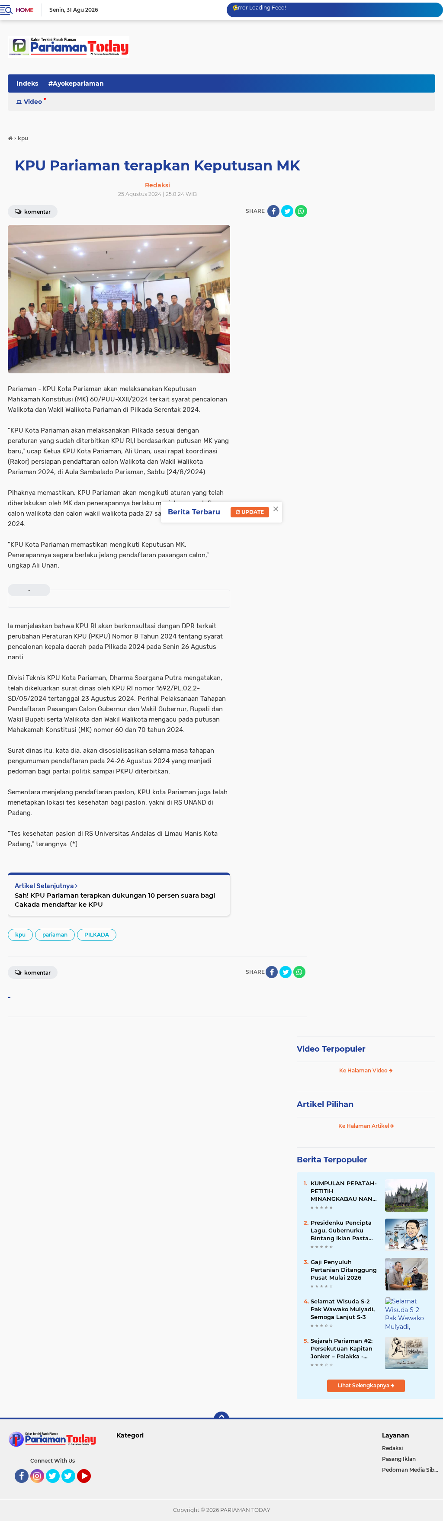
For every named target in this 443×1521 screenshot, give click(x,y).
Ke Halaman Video (364, 1070)
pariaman (54, 934)
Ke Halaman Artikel (364, 1126)
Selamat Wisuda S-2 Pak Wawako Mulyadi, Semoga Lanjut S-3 (343, 1309)
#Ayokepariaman (76, 83)
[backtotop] (221, 1419)
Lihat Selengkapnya (364, 1385)
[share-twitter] (287, 211)
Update (252, 512)
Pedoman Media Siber (411, 1469)
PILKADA (96, 934)
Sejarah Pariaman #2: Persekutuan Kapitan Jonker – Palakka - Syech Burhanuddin (341, 1349)
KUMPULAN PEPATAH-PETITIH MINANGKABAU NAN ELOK (344, 1191)
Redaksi (392, 1448)
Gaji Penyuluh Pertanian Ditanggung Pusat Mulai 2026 (344, 1269)
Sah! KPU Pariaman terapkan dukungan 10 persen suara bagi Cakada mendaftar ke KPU (115, 899)
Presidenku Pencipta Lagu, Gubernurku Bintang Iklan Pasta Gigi (341, 1230)
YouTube (90, 1487)
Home (24, 10)
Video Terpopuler (331, 1049)
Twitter (56, 1487)
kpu (20, 934)
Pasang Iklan (399, 1459)
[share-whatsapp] (301, 211)
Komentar (37, 972)
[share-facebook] (273, 211)
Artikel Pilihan (325, 1104)
